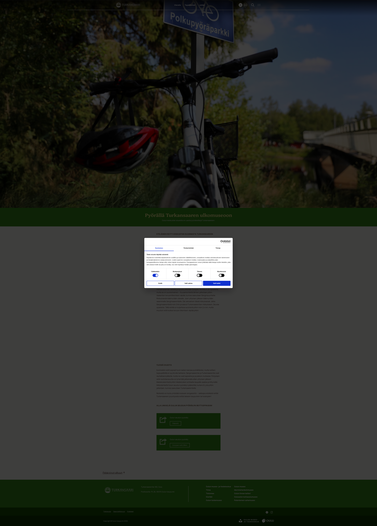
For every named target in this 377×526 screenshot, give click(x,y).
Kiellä (160, 283)
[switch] (177, 275)
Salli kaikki (216, 283)
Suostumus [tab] (159, 248)
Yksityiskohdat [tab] (188, 248)
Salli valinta (188, 283)
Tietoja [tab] (218, 248)
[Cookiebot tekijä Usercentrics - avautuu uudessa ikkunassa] (222, 241)
